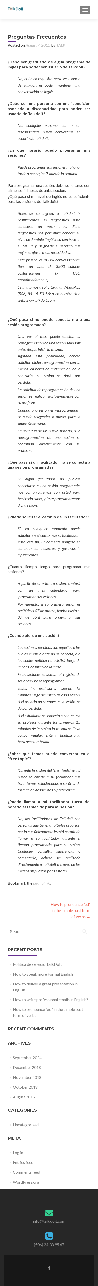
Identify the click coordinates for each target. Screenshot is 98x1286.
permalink (41, 883)
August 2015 (24, 1096)
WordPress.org (26, 1182)
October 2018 (25, 1087)
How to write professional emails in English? (50, 999)
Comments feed (26, 1172)
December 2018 (27, 1067)
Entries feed (23, 1162)
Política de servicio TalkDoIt (37, 964)
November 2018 (27, 1077)
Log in (18, 1152)
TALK (60, 45)
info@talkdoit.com (49, 1221)
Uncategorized (26, 1124)
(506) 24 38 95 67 (49, 1244)
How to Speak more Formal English (43, 974)
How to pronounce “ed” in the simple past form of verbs (70, 910)
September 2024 (27, 1057)
